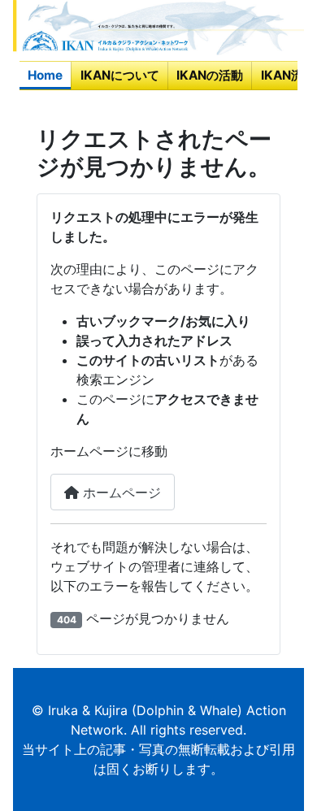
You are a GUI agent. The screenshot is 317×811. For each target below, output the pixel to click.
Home (45, 75)
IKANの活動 (209, 75)
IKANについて (119, 75)
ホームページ (120, 492)
